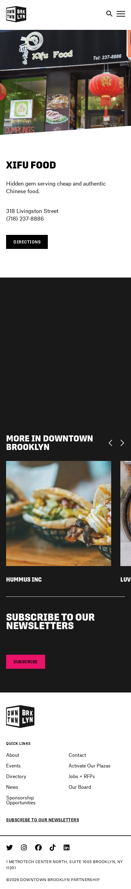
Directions (27, 241)
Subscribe (25, 661)
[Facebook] (39, 847)
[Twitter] (10, 847)
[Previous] (112, 442)
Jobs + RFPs (82, 776)
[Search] (109, 14)
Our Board (80, 787)
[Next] (122, 442)
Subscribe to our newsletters (42, 819)
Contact (77, 755)
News (12, 787)
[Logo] (16, 21)
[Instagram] (25, 847)
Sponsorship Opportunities (21, 799)
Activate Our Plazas (90, 765)
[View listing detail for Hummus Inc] (58, 512)
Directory (16, 776)
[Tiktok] (54, 847)
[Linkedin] (66, 847)
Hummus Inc (24, 579)
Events (13, 765)
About (12, 755)
